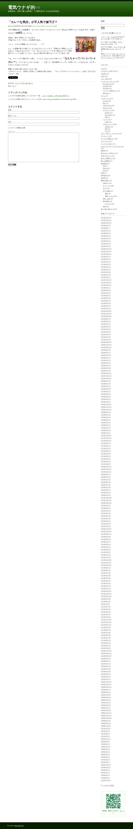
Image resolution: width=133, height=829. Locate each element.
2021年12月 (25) (106, 311)
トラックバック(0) (51, 26)
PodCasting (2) (107, 88)
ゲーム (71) (104, 96)
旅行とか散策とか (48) (108, 158)
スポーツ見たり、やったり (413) (111, 133)
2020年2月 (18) (106, 368)
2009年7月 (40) (106, 694)
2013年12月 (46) (106, 560)
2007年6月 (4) (105, 733)
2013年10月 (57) (106, 565)
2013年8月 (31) (106, 570)
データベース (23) (108, 110)
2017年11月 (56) (106, 438)
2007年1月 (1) (105, 736)
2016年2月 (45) (106, 492)
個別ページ (32, 26)
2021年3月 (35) (106, 334)
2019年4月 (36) (106, 394)
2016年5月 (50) (106, 484)
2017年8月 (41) (106, 446)
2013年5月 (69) (106, 578)
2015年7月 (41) (106, 510)
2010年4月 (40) (106, 671)
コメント (11, 131)
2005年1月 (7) (105, 762)
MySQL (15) (109, 112)
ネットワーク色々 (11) (108, 144)
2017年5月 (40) (106, 453)
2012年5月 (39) (106, 606)
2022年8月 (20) (106, 290)
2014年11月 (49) (106, 531)
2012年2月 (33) (106, 614)
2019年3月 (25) (106, 396)
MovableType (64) (108, 84)
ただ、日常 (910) (106, 79)
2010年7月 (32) (106, 663)
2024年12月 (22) (106, 217)
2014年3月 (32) (106, 552)
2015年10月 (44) (106, 503)
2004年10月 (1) (106, 767)
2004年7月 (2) (105, 772)
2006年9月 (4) (105, 741)
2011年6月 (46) (106, 635)
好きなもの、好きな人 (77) (109, 153)
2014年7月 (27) (106, 541)
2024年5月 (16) (106, 235)
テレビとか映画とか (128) (109, 138)
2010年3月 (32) (106, 674)
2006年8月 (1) (105, 744)
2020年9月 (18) (106, 350)
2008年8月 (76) (106, 723)
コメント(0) (40, 26)
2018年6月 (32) (106, 420)
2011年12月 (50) (106, 619)
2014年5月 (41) (106, 547)
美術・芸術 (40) (108, 198)
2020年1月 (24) (106, 370)
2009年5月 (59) (106, 700)
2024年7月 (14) (106, 230)
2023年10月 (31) (106, 254)
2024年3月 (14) (106, 241)
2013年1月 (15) (106, 588)
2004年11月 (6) (106, 764)
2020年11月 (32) (106, 344)
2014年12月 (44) (106, 529)
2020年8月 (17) (106, 352)
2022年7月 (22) (106, 293)
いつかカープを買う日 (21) (109, 71)
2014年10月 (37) (106, 534)
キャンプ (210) (109, 204)
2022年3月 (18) (106, 303)
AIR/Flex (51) (109, 126)
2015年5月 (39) (106, 516)
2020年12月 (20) (106, 342)
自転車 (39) (104, 178)
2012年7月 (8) (105, 604)
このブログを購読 (108, 785)
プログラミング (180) (110, 124)
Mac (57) (105, 103)
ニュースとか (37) (106, 141)
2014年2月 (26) (106, 554)
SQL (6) (107, 117)
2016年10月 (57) (106, 471)
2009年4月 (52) (106, 702)
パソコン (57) (107, 119)
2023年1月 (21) (106, 277)
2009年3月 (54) (106, 705)
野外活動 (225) (107, 201)
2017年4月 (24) (106, 456)
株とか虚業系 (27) (106, 161)
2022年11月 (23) (106, 282)
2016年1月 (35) (106, 495)
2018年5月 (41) (106, 422)
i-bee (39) (104, 68)
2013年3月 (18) (106, 583)
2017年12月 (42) (106, 435)
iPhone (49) (106, 168)
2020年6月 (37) (106, 357)
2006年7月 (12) (106, 746)
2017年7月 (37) (106, 448)
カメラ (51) (106, 188)
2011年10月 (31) (106, 624)
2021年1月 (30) (106, 339)
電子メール (12, 116)
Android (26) (107, 101)
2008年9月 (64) (106, 720)
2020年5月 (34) (106, 360)
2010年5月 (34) (106, 669)
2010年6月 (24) (106, 666)
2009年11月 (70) (106, 684)
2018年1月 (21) (106, 433)
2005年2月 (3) (105, 759)
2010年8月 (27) (106, 661)
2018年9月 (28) (106, 412)
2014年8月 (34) (106, 539)
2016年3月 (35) (106, 490)
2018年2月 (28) (106, 430)
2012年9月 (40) (106, 599)
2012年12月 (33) (106, 591)
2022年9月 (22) (106, 287)
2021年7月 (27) (106, 324)
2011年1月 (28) (106, 648)
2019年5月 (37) (106, 391)
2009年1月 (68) (106, 710)
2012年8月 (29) (106, 601)
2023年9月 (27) (106, 256)
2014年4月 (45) (106, 549)
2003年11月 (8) (106, 780)
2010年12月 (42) (106, 650)
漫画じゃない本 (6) (111, 196)
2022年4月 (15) (106, 300)
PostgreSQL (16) (110, 115)
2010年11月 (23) (106, 653)
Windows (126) (107, 108)
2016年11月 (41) (106, 469)
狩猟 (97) (104, 172)
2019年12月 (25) (106, 373)
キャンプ (18, 83)
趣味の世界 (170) (106, 180)
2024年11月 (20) (106, 220)
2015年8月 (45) (106, 508)
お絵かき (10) (107, 183)
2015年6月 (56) (106, 513)
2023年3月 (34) (106, 272)
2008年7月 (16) (106, 726)
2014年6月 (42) (106, 544)
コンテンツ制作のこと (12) (111, 90)
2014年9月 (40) (106, 536)
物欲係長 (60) (105, 163)
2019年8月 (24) (106, 383)
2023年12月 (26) (106, 248)
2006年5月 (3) (105, 752)
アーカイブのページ (108, 57)
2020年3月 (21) (106, 365)
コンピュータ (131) (107, 98)
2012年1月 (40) (106, 617)
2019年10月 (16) (106, 378)
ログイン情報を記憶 (17, 128)
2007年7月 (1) (105, 731)
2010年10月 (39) (106, 656)
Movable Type (19, 825)
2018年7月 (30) (106, 417)
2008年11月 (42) (106, 715)
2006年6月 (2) (105, 749)
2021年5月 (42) (106, 329)
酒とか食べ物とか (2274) (109, 209)
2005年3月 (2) (105, 757)
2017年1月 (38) (106, 464)
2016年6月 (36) (106, 482)
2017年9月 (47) (106, 443)
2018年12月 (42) (106, 404)
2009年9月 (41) (106, 689)
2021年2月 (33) (106, 337)
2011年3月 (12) (106, 643)
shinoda (10, 26)
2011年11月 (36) (106, 622)
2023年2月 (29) (106, 274)
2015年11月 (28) (106, 500)
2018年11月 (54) (106, 407)
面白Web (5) (107, 93)
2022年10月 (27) (106, 285)
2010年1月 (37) (106, 679)
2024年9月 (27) (106, 225)
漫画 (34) (108, 193)
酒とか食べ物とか (27, 83)
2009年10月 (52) (106, 687)
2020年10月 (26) (106, 347)
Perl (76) (107, 131)
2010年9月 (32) (106, 658)
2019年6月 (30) (106, 388)
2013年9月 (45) (106, 567)
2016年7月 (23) (106, 479)
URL (9, 122)
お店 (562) (104, 76)
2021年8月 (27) (106, 321)
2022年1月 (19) (106, 308)
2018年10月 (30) (106, 409)
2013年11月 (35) (106, 562)
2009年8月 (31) (106, 692)
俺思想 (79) (104, 150)
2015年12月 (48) (106, 497)
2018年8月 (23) (106, 414)
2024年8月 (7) (105, 228)
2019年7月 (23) (106, 386)
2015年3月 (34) (106, 521)
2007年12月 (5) (106, 728)
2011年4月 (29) (106, 640)
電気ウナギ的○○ (24, 7)
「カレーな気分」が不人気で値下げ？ (55, 96)
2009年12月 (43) (106, 681)
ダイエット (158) (106, 136)
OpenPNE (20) (107, 86)
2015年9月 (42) (106, 505)
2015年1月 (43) (106, 526)
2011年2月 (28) (106, 645)
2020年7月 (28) (106, 355)
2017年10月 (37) (106, 440)
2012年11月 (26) (106, 593)
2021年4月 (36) (106, 331)
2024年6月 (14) (106, 233)
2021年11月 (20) (106, 313)
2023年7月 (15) (106, 261)
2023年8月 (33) (106, 259)
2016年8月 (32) (106, 477)
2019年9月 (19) (106, 381)
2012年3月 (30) (106, 611)
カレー (14, 86)
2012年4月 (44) (106, 609)
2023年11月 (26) (106, 251)
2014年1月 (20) (106, 557)
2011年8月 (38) (106, 630)
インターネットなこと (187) (110, 81)
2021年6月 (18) (106, 326)
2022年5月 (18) (106, 298)
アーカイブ (109, 214)
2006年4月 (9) (105, 754)
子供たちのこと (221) (108, 155)
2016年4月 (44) (106, 487)
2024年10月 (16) (106, 223)
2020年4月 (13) (106, 363)
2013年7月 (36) (106, 573)
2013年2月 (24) (106, 586)
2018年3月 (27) (106, 427)
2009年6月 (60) (106, 697)
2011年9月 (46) (106, 627)
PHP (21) (107, 129)
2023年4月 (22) (106, 269)
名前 (9, 110)
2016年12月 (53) (106, 466)
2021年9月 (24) (106, 318)
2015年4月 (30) (106, 518)
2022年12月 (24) (106, 280)
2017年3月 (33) (106, 458)
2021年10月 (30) (106, 316)
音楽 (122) (106, 206)
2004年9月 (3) (105, 770)
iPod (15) (106, 170)
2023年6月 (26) (106, 264)
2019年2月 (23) (106, 399)
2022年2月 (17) (106, 305)
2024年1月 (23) (106, 246)
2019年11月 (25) (106, 376)
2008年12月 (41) (106, 713)
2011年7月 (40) (106, 632)
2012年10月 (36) (106, 596)
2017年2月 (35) (106, 461)
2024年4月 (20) (106, 238)
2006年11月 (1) (106, 739)
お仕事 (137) (105, 73)
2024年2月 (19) (106, 243)
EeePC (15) (108, 122)
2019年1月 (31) (106, 401)
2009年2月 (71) (106, 707)
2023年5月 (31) (106, 267)
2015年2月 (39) (106, 523)
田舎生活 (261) (105, 175)
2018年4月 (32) (106, 425)
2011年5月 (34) (106, 637)
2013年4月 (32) (106, 580)
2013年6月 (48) (106, 575)
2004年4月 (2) (105, 777)
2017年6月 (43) (106, 451)
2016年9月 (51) (106, 474)
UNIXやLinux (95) (109, 105)
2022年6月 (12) (106, 295)
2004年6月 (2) (105, 775)
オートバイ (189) (108, 185)
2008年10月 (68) (106, 718)
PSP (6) (105, 166)
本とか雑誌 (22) (108, 191)
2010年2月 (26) (106, 676)
